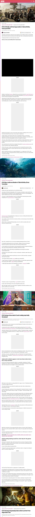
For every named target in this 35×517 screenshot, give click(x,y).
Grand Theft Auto (26, 95)
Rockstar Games (16, 157)
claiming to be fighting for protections (9, 328)
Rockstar (10, 94)
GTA (4, 157)
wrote (14, 258)
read (16, 281)
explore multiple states (27, 144)
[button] (32, 32)
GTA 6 (7, 157)
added (13, 261)
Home (3, 23)
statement (13, 404)
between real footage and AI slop (13, 398)
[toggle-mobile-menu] (33, 1)
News (5, 23)
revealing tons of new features (18, 355)
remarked (24, 263)
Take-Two (21, 157)
